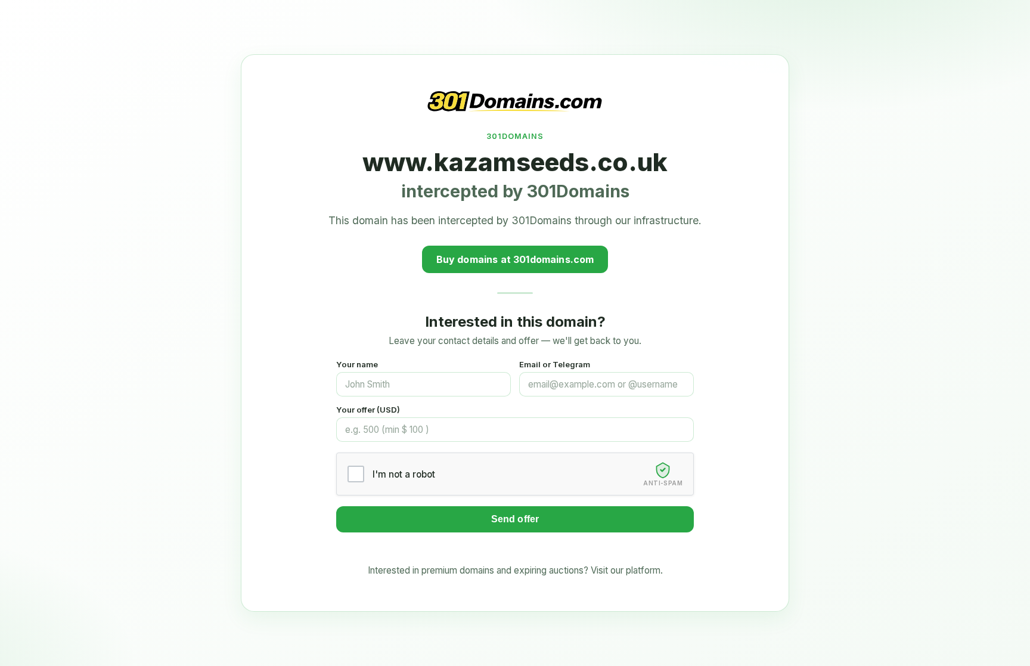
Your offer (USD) (368, 409)
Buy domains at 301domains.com (515, 259)
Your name (357, 364)
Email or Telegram (554, 364)
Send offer (515, 519)
